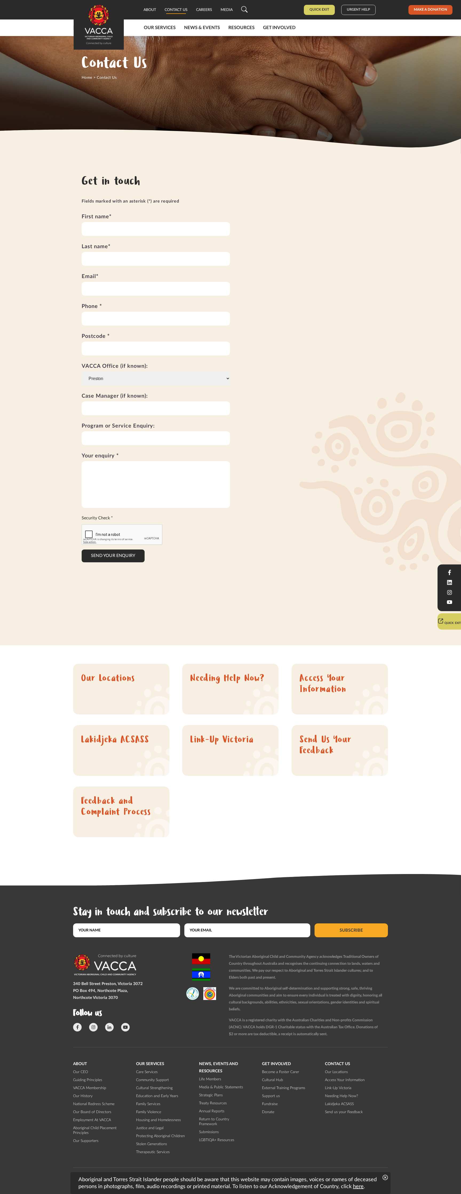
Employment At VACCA (92, 1120)
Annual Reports (211, 1111)
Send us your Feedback (344, 1112)
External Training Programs (283, 1088)
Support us (271, 1096)
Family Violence (148, 1112)
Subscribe (351, 930)
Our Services (160, 27)
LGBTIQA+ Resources (216, 1140)
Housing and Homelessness (158, 1120)
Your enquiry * (100, 455)
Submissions (209, 1132)
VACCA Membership (89, 1088)
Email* (90, 276)
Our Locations (108, 679)
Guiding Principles (87, 1080)
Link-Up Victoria (222, 740)
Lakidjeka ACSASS (115, 740)
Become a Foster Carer (280, 1072)
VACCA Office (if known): (115, 366)
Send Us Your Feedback (326, 746)
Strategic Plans (211, 1095)
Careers (204, 10)
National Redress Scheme (93, 1104)
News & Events (202, 27)
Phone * (92, 306)
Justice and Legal (150, 1128)
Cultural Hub (272, 1080)
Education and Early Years (157, 1096)
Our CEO (80, 1072)
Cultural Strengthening (154, 1088)
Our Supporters (85, 1141)
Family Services (148, 1104)
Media (227, 10)
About (150, 10)
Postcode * (96, 336)
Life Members (210, 1079)
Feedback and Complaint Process (116, 807)
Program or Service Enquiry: (118, 426)
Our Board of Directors (92, 1112)
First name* (97, 216)
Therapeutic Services (153, 1152)
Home (87, 78)
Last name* (96, 246)
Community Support (152, 1080)
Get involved (279, 27)
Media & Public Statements (221, 1087)
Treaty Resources (213, 1103)
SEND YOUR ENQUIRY (113, 555)
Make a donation (430, 9)
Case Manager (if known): (115, 396)
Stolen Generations (151, 1144)
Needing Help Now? (227, 679)
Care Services (147, 1072)
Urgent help (358, 9)
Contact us (176, 10)
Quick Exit (319, 9)
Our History (83, 1096)
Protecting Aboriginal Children (160, 1136)
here (358, 1186)
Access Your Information (323, 684)
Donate (268, 1112)
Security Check (97, 518)
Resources (241, 27)
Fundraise (270, 1104)
